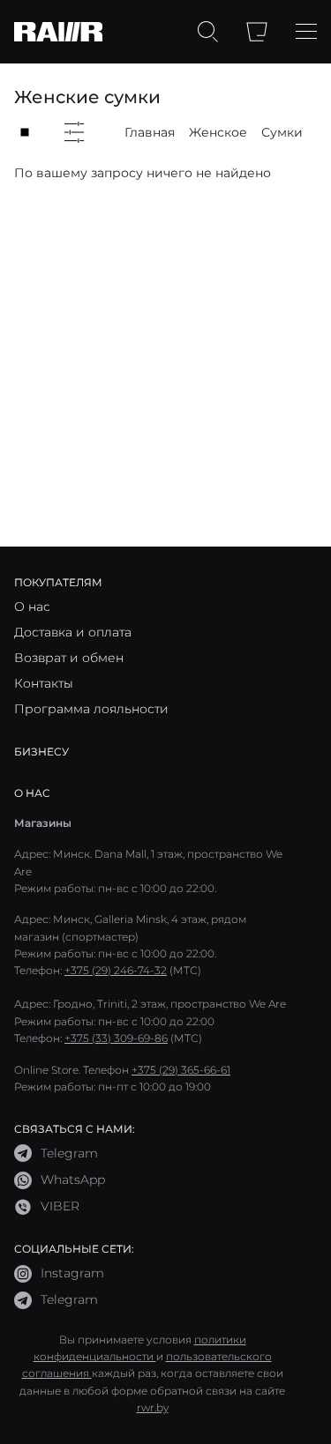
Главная (149, 131)
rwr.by (153, 1407)
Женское (218, 131)
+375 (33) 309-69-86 (116, 1038)
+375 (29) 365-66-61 (181, 1069)
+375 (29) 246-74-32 (115, 970)
